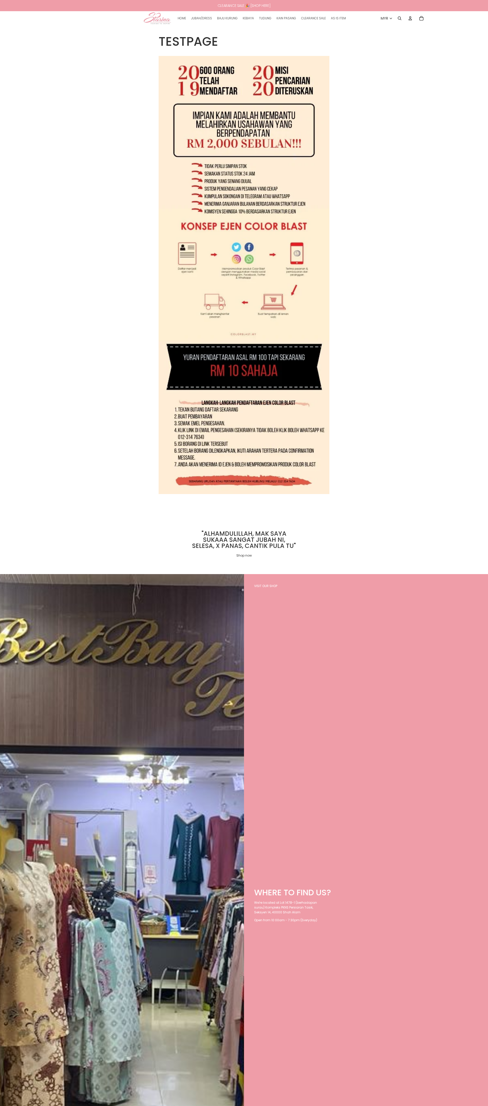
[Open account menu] (410, 18)
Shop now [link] (244, 555)
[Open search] (399, 18)
